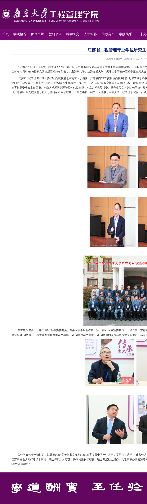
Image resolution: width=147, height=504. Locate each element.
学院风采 (125, 34)
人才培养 (90, 34)
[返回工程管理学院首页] (50, 8)
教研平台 (55, 34)
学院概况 (19, 34)
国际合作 (107, 34)
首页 (5, 34)
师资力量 (37, 34)
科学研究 (72, 34)
